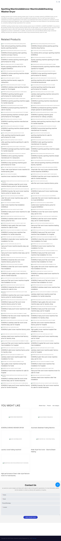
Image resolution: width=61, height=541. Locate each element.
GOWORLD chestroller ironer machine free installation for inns (14, 240)
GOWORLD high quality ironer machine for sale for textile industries (14, 274)
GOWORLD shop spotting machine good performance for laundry (43, 74)
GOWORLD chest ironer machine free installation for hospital (42, 365)
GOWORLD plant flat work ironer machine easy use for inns (44, 358)
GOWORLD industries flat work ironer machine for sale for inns (13, 288)
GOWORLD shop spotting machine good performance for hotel (13, 163)
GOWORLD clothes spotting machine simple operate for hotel (15, 74)
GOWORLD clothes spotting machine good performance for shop (14, 60)
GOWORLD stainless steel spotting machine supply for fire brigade (14, 88)
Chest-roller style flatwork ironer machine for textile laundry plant (15, 170)
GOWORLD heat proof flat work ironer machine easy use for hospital (43, 310)
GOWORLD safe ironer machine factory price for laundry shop (15, 351)
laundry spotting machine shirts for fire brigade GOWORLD (13, 67)
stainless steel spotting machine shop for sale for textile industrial (45, 122)
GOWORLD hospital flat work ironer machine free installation (45, 344)
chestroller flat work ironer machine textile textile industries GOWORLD (44, 170)
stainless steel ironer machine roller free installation (43, 378)
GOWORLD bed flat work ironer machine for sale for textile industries (45, 177)
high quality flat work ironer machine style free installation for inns (44, 267)
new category (55, 405)
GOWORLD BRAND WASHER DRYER (12, 427)
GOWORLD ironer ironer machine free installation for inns (43, 247)
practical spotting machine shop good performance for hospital (43, 88)
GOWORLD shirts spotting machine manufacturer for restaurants (12, 157)
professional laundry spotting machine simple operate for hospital (45, 67)
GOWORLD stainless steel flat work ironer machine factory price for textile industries (14, 185)
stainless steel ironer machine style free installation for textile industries (43, 295)
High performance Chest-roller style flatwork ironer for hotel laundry (15, 474)
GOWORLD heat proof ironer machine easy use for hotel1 (44, 337)
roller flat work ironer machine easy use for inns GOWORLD (14, 199)
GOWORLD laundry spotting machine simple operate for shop (45, 157)
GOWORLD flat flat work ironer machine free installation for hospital (15, 317)
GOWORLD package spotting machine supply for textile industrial (15, 150)
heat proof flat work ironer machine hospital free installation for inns (15, 281)
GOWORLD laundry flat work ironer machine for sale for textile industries (45, 386)
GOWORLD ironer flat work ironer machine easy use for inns (44, 213)
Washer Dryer (42, 405)
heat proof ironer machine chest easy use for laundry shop (15, 254)
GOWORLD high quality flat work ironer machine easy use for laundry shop (43, 303)
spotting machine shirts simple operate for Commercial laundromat (44, 81)
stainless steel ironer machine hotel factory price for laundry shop (14, 337)
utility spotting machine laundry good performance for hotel (13, 136)
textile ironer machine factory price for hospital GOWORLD (43, 206)
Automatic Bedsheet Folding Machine (43, 427)
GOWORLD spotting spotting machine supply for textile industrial (15, 102)
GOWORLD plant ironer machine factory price (15, 329)
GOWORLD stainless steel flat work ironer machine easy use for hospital (14, 323)
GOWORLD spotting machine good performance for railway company (42, 115)
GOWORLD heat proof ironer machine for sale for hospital (15, 213)
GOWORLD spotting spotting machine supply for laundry (45, 150)
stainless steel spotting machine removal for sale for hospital (45, 95)
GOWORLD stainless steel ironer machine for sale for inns (45, 274)
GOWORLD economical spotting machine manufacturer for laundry (44, 129)
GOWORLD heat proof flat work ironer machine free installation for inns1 (43, 281)
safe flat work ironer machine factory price (44, 183)
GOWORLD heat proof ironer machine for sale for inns (15, 310)
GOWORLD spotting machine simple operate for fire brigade (15, 129)
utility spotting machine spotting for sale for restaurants (15, 143)
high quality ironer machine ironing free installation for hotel (13, 365)
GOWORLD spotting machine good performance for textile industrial (12, 95)
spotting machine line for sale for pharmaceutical (41, 136)
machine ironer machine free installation (13, 176)
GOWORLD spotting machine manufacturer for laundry (14, 122)
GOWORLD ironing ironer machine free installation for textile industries (13, 233)
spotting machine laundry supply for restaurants (12, 81)
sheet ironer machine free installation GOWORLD (13, 206)
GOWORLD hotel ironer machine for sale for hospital (15, 371)
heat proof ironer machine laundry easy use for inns (14, 247)
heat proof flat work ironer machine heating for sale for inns (45, 226)
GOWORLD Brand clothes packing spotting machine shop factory (44, 47)
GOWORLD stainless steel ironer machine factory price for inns (14, 219)
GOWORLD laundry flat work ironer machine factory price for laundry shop (15, 192)
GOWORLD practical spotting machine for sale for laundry (14, 109)
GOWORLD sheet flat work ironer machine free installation (14, 267)
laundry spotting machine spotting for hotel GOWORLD (45, 60)
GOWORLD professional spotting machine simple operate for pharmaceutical (44, 109)
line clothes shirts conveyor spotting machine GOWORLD (45, 54)
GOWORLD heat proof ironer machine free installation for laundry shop (44, 317)
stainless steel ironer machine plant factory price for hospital (44, 351)
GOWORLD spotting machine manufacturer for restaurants (44, 102)
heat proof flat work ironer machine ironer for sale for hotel (45, 371)
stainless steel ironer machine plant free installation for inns (13, 358)
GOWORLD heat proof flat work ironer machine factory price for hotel (13, 303)
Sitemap (34, 538)
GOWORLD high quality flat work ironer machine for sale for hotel (13, 226)
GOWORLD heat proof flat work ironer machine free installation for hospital (43, 233)
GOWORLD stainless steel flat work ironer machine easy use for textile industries (14, 379)
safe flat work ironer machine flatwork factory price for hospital (43, 323)
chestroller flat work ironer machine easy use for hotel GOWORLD (45, 199)
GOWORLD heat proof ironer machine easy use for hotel (44, 192)
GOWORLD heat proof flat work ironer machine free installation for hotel (43, 261)
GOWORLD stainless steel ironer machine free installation (45, 288)
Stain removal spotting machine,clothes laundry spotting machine (13, 47)
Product (49, 405)
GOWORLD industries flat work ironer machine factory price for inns (13, 261)
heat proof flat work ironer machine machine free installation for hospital (15, 344)
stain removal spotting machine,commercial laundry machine (45, 163)
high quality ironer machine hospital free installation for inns (43, 330)
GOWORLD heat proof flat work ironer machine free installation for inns (43, 254)
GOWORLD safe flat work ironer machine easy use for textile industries (44, 219)
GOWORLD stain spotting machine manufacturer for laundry (42, 143)
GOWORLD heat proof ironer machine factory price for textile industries (15, 386)
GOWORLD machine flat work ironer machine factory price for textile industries (15, 296)
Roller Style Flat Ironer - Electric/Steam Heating (43, 450)
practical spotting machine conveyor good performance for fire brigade (14, 115)
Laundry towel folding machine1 (11, 449)
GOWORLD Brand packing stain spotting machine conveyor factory (14, 54)
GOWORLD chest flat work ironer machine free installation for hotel (44, 240)
